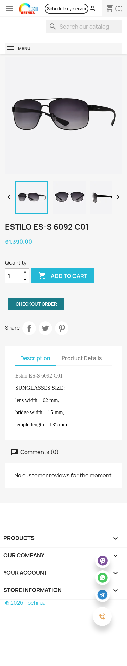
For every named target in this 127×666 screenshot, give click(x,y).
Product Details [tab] (82, 358)
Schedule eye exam (66, 9)
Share (29, 328)
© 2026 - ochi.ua (25, 603)
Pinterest (61, 328)
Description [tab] (35, 358)
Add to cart (62, 275)
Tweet (45, 328)
